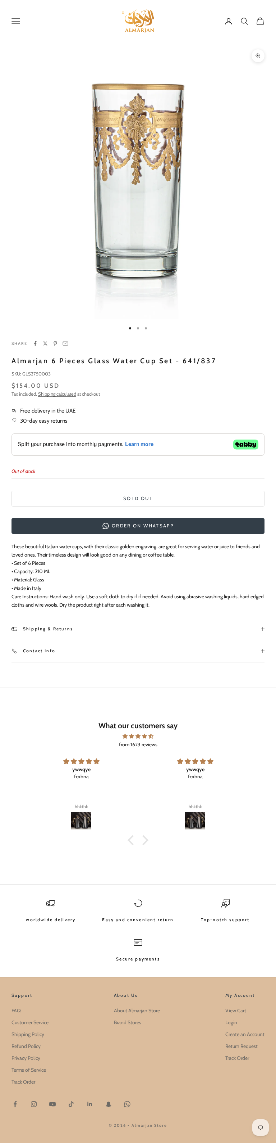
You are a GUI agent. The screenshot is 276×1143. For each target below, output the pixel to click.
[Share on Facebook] (35, 343)
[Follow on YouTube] (52, 1104)
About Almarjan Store (137, 1010)
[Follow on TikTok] (71, 1104)
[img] (138, 736)
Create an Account (244, 1034)
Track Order (23, 1082)
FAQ (16, 1010)
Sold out (138, 498)
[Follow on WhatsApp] (127, 1104)
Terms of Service (29, 1070)
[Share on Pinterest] (55, 343)
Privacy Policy (26, 1058)
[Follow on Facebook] (15, 1104)
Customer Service (30, 1022)
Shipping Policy (28, 1034)
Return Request (241, 1046)
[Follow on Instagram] (33, 1104)
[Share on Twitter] (45, 343)
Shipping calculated (57, 394)
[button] (133, 840)
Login (231, 1022)
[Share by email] (65, 343)
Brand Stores (127, 1022)
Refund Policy (26, 1046)
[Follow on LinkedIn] (89, 1104)
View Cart (235, 1010)
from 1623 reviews (138, 744)
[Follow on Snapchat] (108, 1104)
